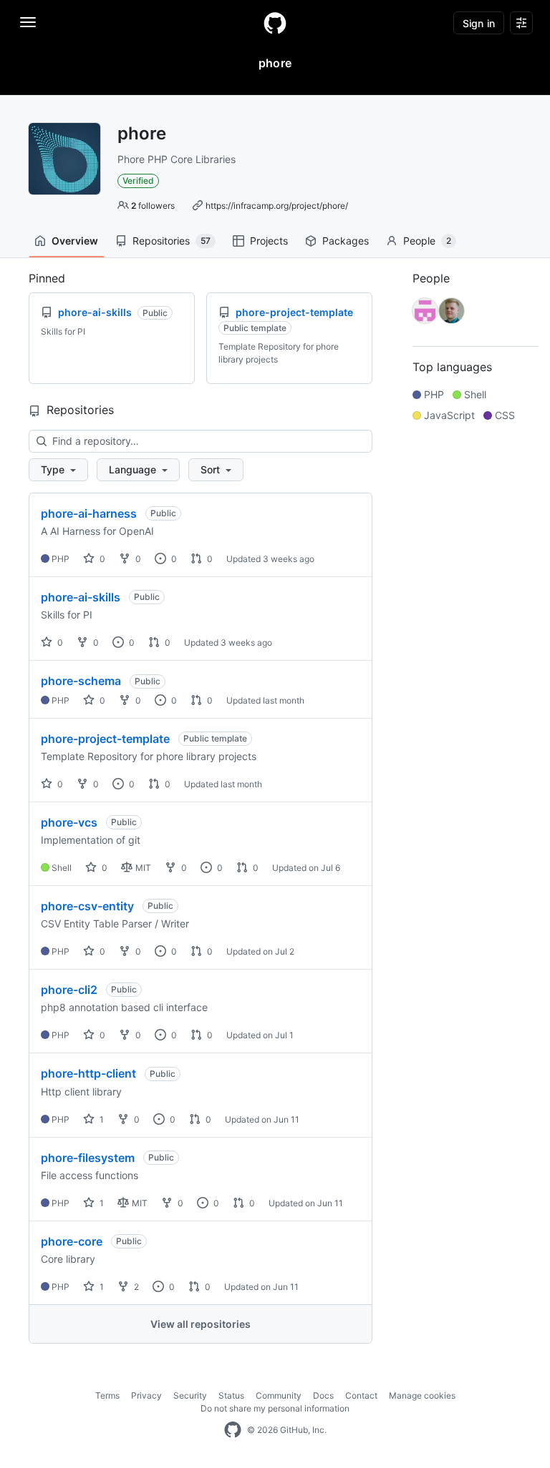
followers (153, 205)
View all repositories (200, 1324)
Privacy (146, 1395)
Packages (345, 241)
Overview (75, 241)
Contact (361, 1395)
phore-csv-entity (87, 906)
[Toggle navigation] (28, 22)
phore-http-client (88, 1073)
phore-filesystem (88, 1158)
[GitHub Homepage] (232, 1430)
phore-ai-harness (89, 513)
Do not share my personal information (275, 1408)
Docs (323, 1395)
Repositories (171, 241)
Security (190, 1395)
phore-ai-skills (80, 597)
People (427, 241)
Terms (107, 1395)
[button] (58, 469)
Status (231, 1395)
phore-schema (81, 681)
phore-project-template (105, 738)
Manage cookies (422, 1395)
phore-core (71, 1241)
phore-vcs (69, 822)
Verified (138, 180)
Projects (269, 241)
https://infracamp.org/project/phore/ (277, 205)
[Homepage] (275, 22)
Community (278, 1395)
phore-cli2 (69, 989)
